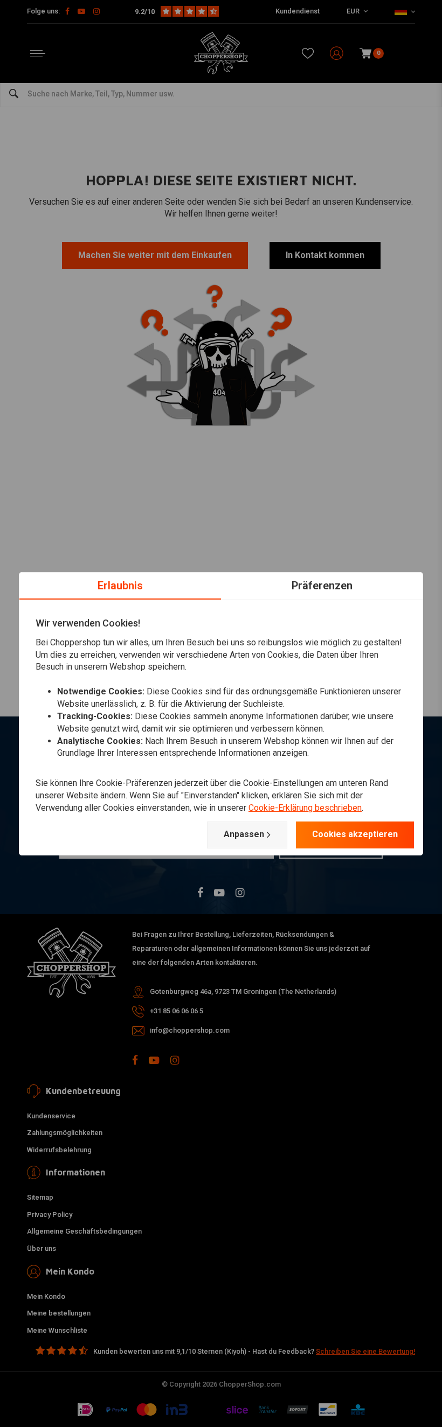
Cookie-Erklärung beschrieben (305, 808)
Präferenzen (322, 585)
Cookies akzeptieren (355, 834)
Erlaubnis (120, 585)
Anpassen (244, 834)
